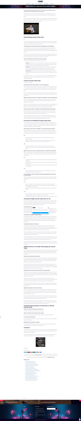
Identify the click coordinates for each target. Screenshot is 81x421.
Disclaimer (25, 413)
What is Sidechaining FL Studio (39, 410)
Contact (25, 410)
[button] (55, 4)
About (24, 408)
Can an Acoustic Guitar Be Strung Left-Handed (9, 402)
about (48, 314)
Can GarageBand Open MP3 (39, 408)
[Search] (56, 409)
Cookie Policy (25, 411)
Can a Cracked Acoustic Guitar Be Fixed (48, 402)
